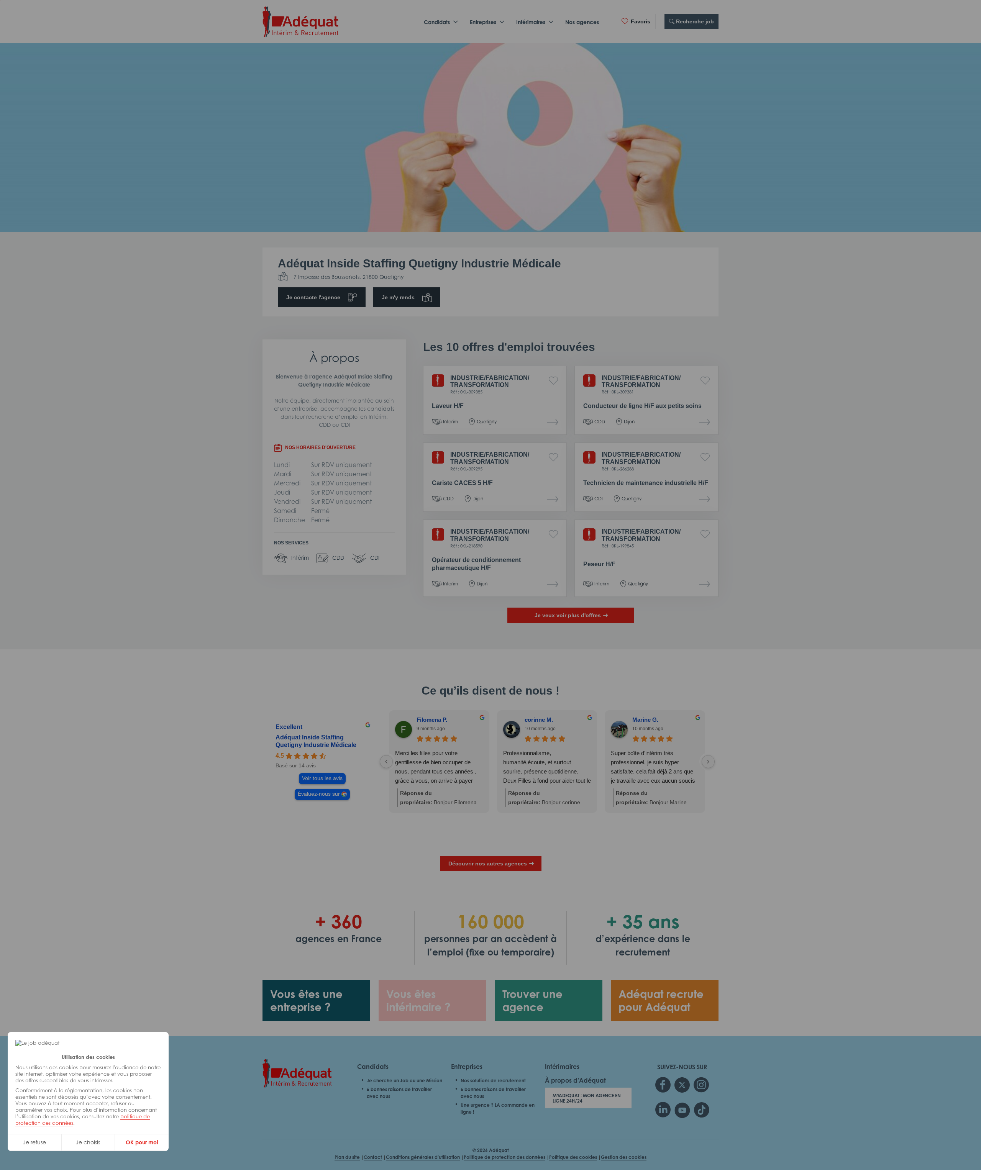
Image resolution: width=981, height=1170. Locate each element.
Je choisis (88, 1142)
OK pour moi (142, 1142)
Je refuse (34, 1142)
